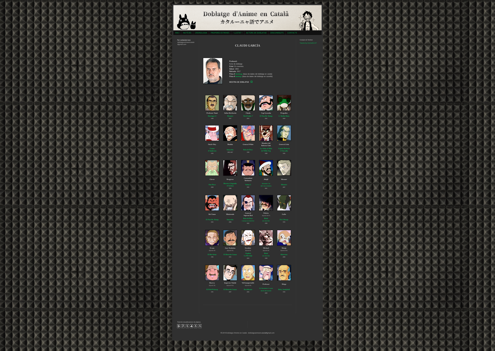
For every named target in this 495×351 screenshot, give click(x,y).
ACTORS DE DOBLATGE (256, 32)
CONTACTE (292, 32)
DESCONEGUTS (277, 32)
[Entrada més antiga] (291, 310)
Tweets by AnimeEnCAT (308, 43)
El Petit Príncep (212, 289)
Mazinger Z (212, 116)
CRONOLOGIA (201, 32)
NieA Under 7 (248, 116)
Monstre (230, 116)
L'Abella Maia (284, 116)
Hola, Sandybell (284, 289)
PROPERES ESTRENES (220, 32)
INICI (177, 32)
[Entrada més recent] (203, 310)
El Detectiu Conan (230, 254)
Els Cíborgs (284, 220)
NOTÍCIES (187, 32)
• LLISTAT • (237, 32)
